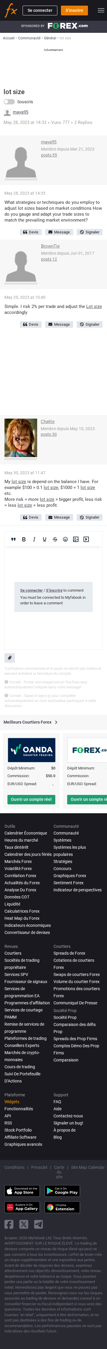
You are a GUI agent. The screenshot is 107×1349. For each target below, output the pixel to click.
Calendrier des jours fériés (28, 854)
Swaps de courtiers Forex (77, 974)
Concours (62, 868)
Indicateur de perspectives (78, 890)
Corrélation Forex (20, 875)
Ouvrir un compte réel (31, 799)
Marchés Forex (18, 861)
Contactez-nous (68, 1116)
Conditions (14, 1167)
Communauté (66, 833)
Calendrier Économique (25, 833)
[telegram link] (38, 1224)
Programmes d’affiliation (27, 1003)
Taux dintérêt (16, 847)
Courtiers (12, 953)
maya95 (20, 112)
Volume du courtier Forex (77, 981)
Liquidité (12, 904)
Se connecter (40, 10)
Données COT (16, 897)
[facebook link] (8, 1224)
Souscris (25, 101)
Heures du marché (21, 840)
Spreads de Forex (69, 953)
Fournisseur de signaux (25, 981)
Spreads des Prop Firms (75, 1038)
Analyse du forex (20, 890)
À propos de (64, 1130)
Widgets (11, 1101)
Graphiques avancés (23, 1144)
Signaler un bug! (68, 1123)
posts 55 (49, 155)
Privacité (39, 1167)
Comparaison (66, 1060)
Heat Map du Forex (22, 918)
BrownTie (50, 246)
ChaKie (48, 421)
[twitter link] (23, 1224)
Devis (33, 232)
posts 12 (49, 259)
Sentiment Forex (69, 882)
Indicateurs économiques (27, 925)
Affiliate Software (20, 1137)
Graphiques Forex (70, 875)
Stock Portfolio (18, 1130)
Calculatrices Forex (22, 911)
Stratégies (63, 861)
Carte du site (59, 1172)
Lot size (94, 306)
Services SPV (16, 974)
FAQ (57, 1101)
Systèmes (62, 840)
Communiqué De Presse (75, 1003)
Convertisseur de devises (27, 932)
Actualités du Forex (22, 882)
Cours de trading (19, 1066)
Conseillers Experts (21, 1045)
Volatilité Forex (18, 868)
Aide (58, 1108)
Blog (58, 1137)
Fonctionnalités (18, 1108)
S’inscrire (74, 10)
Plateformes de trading (25, 1038)
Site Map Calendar (88, 1167)
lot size (19, 481)
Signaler (92, 232)
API (7, 1116)
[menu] (101, 10)
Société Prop (65, 1017)
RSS (8, 1123)
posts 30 (49, 434)
